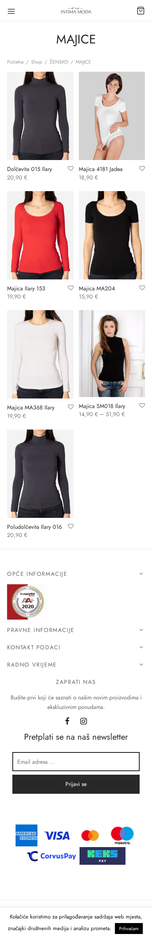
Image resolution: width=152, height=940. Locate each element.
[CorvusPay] (53, 855)
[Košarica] (140, 10)
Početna (15, 61)
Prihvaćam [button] (129, 928)
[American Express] (26, 835)
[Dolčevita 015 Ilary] (40, 116)
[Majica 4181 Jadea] (112, 116)
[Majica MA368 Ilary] (40, 354)
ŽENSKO (58, 61)
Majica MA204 (97, 288)
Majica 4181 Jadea (101, 169)
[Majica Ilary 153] (40, 235)
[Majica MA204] (112, 235)
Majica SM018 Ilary (102, 406)
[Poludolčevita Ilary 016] (40, 474)
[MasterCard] (90, 835)
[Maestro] (122, 835)
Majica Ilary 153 (26, 288)
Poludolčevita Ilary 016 (34, 527)
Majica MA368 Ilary (30, 407)
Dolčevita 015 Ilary (29, 169)
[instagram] (83, 722)
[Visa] (57, 835)
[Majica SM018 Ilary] (112, 353)
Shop (36, 61)
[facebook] (67, 722)
